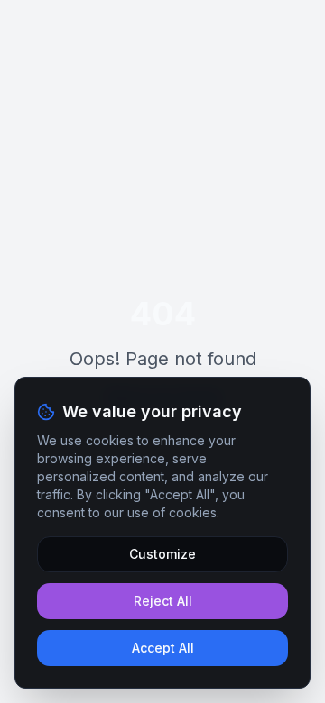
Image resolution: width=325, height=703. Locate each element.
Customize (162, 553)
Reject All (163, 600)
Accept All (163, 647)
